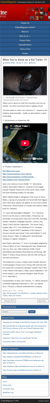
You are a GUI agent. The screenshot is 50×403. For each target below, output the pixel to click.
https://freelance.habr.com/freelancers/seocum (19, 366)
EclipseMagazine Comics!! (25, 27)
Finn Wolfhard (22, 293)
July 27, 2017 (23, 63)
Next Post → (43, 301)
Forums (25, 53)
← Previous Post (8, 301)
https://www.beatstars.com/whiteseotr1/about (18, 353)
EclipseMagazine (8, 1)
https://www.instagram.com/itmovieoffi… (19, 177)
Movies (33, 63)
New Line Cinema (15, 296)
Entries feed (7, 385)
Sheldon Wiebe (9, 63)
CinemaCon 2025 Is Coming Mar (14, 342)
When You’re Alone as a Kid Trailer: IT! (25, 59)
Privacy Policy (25, 40)
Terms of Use (25, 49)
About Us (25, 32)
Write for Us (23, 36)
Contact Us (25, 23)
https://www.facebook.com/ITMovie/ (17, 174)
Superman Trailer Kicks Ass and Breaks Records (20, 338)
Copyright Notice (25, 45)
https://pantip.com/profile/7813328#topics (17, 357)
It (28, 293)
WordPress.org (8, 392)
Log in (5, 381)
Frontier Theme (43, 401)
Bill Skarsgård (12, 293)
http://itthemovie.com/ (11, 171)
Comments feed (8, 389)
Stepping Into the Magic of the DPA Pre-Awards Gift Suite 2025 (25, 322)
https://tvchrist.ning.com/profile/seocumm (17, 370)
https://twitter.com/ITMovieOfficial (16, 180)
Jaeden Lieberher (36, 293)
